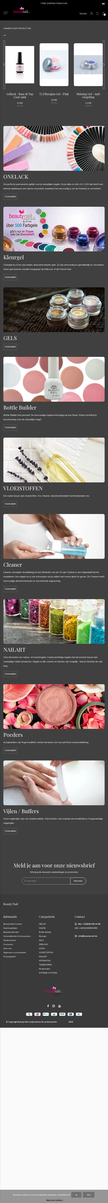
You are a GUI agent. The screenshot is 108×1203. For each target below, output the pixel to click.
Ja (76, 1195)
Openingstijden (10, 928)
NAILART (43, 956)
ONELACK (43, 944)
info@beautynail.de (87, 936)
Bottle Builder (45, 932)
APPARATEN (44, 960)
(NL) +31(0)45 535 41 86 (89, 924)
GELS (41, 940)
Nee (88, 1195)
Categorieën (47, 916)
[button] (5, 13)
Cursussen (8, 944)
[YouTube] (59, 1006)
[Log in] (91, 13)
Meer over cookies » (54, 1200)
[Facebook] (48, 1006)
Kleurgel (42, 936)
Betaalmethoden (11, 932)
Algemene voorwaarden (14, 952)
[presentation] (4, 64)
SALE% (42, 928)
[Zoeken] (97, 13)
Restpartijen (44, 968)
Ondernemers (9, 940)
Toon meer (10, 196)
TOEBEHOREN (45, 964)
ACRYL (42, 948)
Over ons (7, 948)
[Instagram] (53, 1006)
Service (83, 13)
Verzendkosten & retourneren (17, 936)
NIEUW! (42, 924)
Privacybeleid (9, 956)
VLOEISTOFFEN (46, 952)
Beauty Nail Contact (12, 924)
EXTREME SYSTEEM (48, 973)
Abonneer (78, 881)
